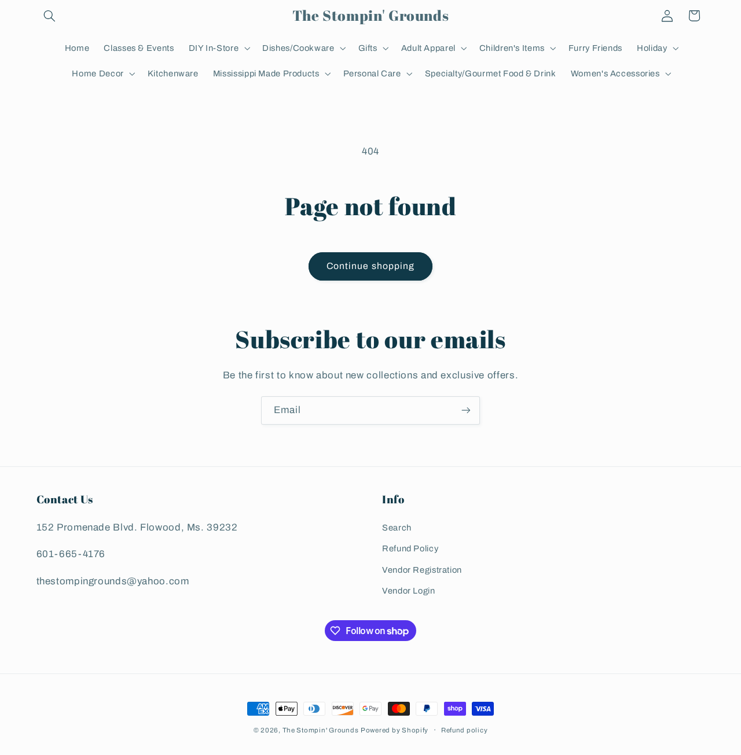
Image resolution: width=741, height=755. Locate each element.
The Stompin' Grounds (321, 730)
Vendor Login (408, 590)
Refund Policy (410, 548)
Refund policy (464, 730)
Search (397, 527)
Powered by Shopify (394, 730)
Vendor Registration (422, 569)
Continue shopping (370, 266)
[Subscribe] (466, 410)
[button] (49, 15)
